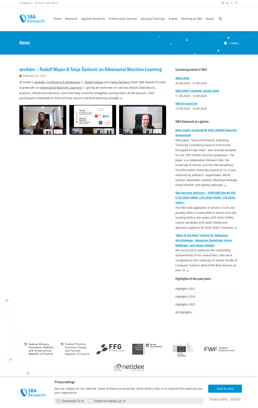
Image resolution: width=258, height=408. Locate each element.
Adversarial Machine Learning (61, 87)
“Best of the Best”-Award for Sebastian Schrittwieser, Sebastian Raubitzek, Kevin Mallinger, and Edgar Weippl (203, 240)
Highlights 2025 (185, 289)
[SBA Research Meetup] (228, 3)
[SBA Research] (33, 393)
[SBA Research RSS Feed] (232, 3)
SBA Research (32, 19)
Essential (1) (71, 401)
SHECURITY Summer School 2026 (197, 91)
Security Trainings (153, 18)
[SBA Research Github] (237, 3)
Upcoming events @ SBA (191, 69)
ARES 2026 (182, 78)
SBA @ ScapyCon (186, 103)
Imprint (235, 399)
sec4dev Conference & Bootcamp (57, 82)
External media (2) (108, 401)
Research (71, 18)
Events (173, 18)
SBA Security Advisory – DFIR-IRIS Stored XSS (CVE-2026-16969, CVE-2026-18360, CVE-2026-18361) (205, 198)
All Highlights (183, 312)
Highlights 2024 (185, 296)
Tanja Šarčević (120, 82)
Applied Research (93, 18)
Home (57, 18)
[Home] (226, 43)
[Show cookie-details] (83, 401)
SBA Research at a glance (192, 121)
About (210, 18)
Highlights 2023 (185, 304)
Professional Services (123, 18)
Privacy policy (219, 399)
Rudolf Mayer (94, 82)
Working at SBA (191, 18)
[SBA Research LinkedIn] (223, 3)
